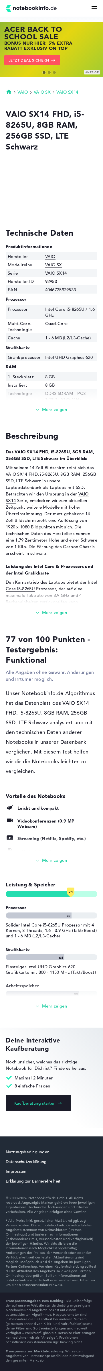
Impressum (16, 1171)
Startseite (9, 91)
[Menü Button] (94, 8)
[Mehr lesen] (51, 410)
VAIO (22, 92)
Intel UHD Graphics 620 (69, 357)
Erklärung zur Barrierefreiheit (33, 1181)
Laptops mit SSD (67, 487)
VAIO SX (42, 92)
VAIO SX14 (67, 92)
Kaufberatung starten (35, 1103)
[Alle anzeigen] (51, 860)
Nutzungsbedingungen (27, 1151)
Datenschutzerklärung (26, 1161)
